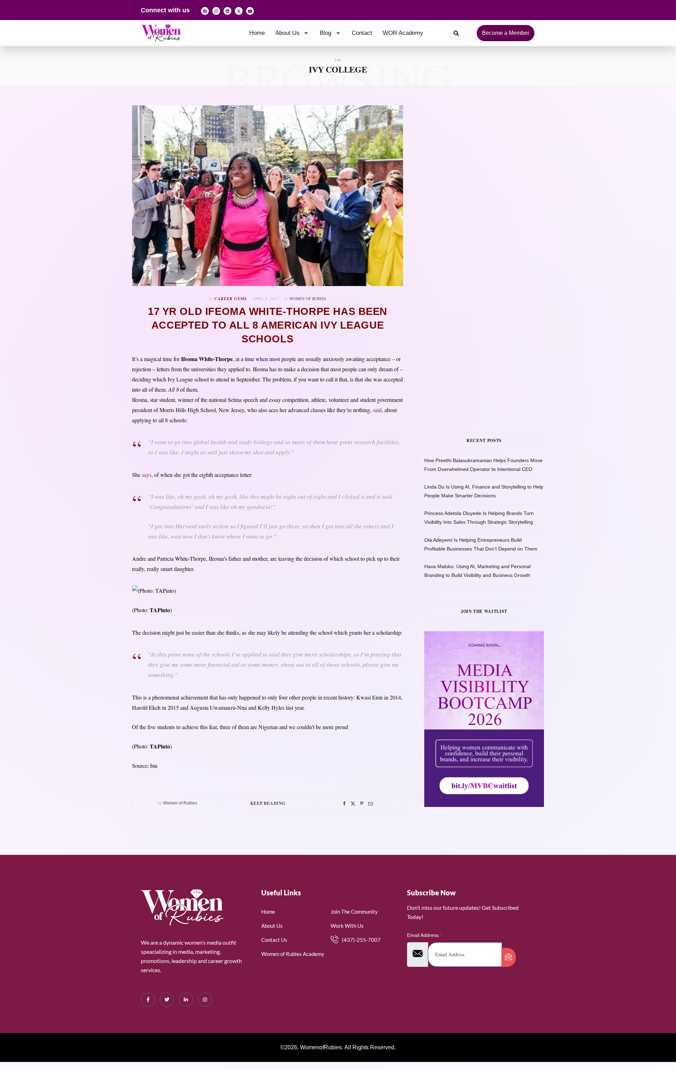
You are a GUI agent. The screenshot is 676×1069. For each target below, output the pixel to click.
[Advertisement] (494, 175)
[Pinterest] (361, 803)
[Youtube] (250, 11)
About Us (287, 33)
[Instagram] (216, 11)
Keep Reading (268, 803)
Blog (325, 33)
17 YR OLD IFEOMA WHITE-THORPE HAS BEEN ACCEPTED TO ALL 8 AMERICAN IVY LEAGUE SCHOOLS (267, 325)
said (377, 410)
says (146, 474)
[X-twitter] (239, 11)
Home (257, 33)
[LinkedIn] (186, 1000)
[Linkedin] (227, 11)
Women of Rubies (307, 298)
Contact (362, 33)
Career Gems (230, 299)
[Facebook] (205, 11)
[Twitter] (353, 803)
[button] (292, 33)
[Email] (370, 803)
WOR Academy (403, 33)
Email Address (424, 935)
